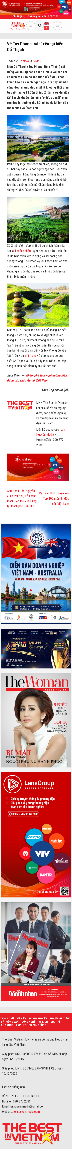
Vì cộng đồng (37, 1025)
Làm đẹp (21, 1025)
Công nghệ (28, 1021)
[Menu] (30, 25)
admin (37, 61)
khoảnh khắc (22, 251)
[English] (46, 23)
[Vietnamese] (46, 27)
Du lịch (43, 1021)
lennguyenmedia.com (27, 1112)
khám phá (30, 356)
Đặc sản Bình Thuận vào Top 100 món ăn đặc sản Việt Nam (54, 498)
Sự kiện (21, 1018)
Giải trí (55, 1021)
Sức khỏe (7, 1025)
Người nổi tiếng (60, 1018)
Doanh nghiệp (38, 1018)
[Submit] (39, 25)
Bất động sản (10, 1021)
